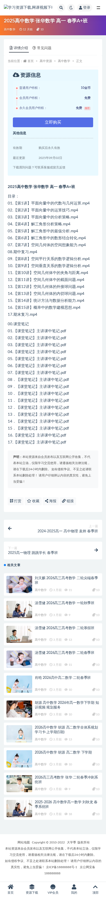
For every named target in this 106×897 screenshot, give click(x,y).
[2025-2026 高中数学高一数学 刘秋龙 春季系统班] (19, 808)
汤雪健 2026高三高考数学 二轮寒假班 (64, 628)
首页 (31, 61)
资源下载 (32, 892)
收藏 (35, 501)
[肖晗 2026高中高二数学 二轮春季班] (19, 684)
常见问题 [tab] (44, 48)
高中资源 (46, 61)
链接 (70, 501)
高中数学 (9, 29)
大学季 (71, 842)
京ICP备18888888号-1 (61, 867)
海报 (52, 501)
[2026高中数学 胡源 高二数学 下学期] (19, 758)
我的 (74, 892)
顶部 (95, 892)
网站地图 (23, 842)
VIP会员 (53, 892)
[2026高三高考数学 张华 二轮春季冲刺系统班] (19, 783)
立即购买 (53, 122)
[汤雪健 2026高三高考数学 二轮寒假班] (19, 634)
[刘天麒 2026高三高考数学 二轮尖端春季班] (19, 584)
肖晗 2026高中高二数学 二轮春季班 (63, 678)
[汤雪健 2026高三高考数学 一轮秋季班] (19, 609)
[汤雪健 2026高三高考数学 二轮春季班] (19, 659)
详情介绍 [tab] (21, 48)
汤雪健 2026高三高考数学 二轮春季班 (64, 653)
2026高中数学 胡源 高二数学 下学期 (63, 752)
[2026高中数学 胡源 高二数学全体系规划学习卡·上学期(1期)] (19, 733)
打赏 (17, 501)
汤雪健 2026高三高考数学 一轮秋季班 (64, 603)
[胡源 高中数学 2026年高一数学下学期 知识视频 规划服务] (19, 709)
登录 (86, 8)
